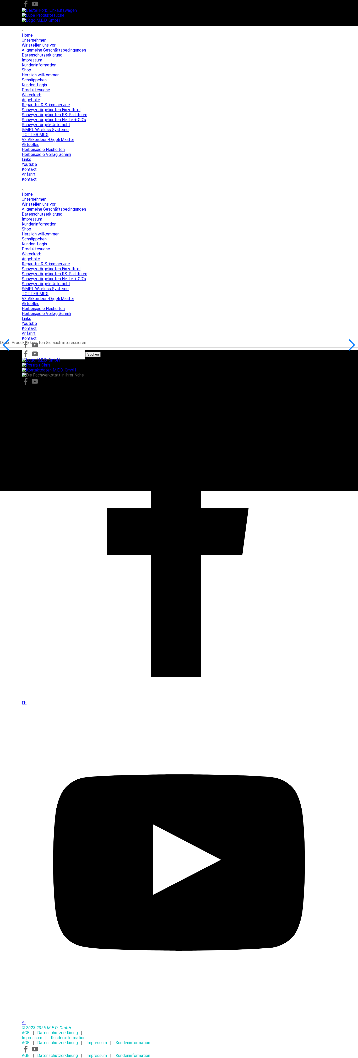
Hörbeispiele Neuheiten (43, 308)
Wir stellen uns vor (39, 204)
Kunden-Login (34, 243)
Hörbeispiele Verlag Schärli (46, 313)
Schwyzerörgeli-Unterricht (46, 283)
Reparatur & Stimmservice (46, 263)
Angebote (31, 258)
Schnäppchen (34, 239)
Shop (26, 229)
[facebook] (26, 4)
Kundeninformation (39, 224)
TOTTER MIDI (35, 293)
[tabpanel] (179, 1027)
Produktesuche (36, 248)
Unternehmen (34, 199)
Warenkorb (31, 253)
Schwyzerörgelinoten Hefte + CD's (54, 278)
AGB (26, 1032)
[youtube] (35, 4)
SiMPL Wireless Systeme (45, 288)
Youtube (29, 323)
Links (26, 318)
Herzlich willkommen (40, 234)
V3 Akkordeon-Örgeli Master (48, 298)
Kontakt (29, 328)
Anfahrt (29, 333)
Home (27, 194)
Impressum (32, 219)
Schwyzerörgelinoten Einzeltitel (51, 268)
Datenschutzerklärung (42, 214)
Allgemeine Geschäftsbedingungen (54, 209)
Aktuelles (30, 303)
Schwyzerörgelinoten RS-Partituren (54, 273)
